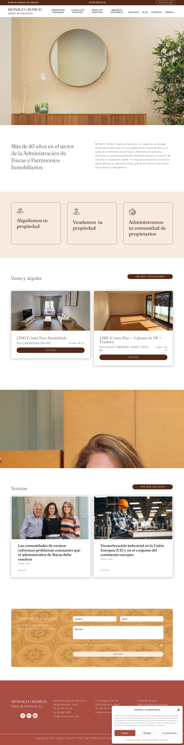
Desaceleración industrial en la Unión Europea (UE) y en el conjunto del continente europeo (132, 550)
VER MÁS (50, 350)
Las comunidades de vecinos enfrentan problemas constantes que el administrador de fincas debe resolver (49, 552)
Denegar (147, 733)
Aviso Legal (83, 738)
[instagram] (29, 715)
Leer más (22, 570)
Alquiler (21, 563)
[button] (178, 710)
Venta (27, 563)
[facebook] (22, 715)
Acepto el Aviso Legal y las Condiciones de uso (100, 645)
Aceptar (124, 733)
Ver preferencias (169, 733)
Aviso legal (164, 740)
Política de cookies (133, 740)
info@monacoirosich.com (66, 716)
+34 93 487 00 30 (97, 2)
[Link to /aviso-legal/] (161, 645)
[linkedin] (35, 715)
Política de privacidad (150, 740)
